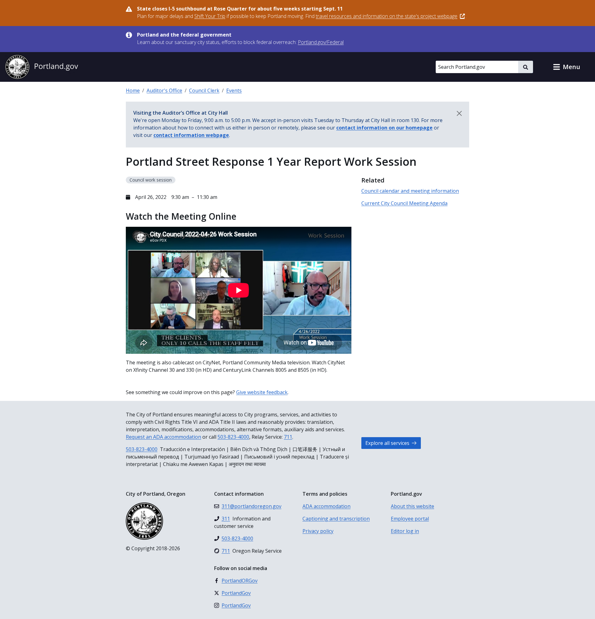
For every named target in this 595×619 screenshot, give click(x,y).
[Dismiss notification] (459, 113)
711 (288, 436)
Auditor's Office (164, 90)
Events (234, 90)
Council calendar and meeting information (410, 190)
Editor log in (405, 531)
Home (133, 90)
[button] (566, 67)
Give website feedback (262, 392)
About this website (412, 506)
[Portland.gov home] (41, 67)
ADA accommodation (326, 506)
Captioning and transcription (336, 518)
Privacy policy (317, 531)
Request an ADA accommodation (163, 436)
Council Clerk (204, 90)
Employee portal (410, 518)
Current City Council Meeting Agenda (404, 203)
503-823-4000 (233, 436)
